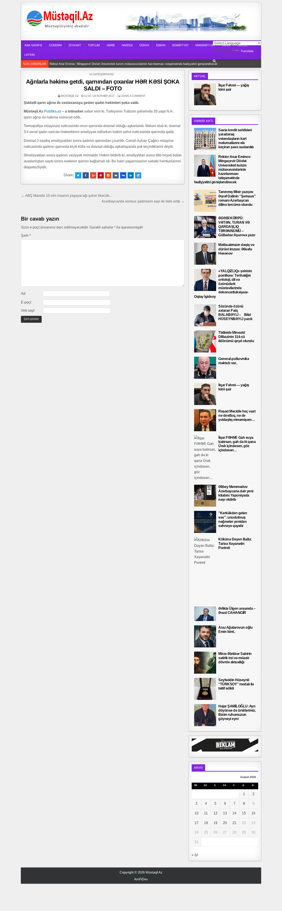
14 (234, 813)
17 (197, 823)
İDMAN (160, 45)
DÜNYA (144, 45)
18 (206, 823)
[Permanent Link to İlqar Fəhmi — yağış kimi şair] (205, 94)
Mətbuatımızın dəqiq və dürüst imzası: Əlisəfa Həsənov (236, 249)
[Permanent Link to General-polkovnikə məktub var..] (205, 368)
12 (215, 813)
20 (225, 823)
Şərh (26, 235)
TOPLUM (94, 45)
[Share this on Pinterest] (101, 175)
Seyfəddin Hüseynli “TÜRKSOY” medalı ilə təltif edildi (236, 684)
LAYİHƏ (29, 54)
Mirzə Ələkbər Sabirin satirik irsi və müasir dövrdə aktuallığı (235, 658)
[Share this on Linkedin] (131, 175)
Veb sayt (27, 310)
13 (225, 813)
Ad (23, 293)
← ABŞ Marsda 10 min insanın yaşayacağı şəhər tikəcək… (67, 195)
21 (234, 823)
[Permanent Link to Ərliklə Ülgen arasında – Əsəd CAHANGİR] (205, 613)
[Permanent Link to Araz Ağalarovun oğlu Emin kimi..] (205, 636)
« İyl (195, 855)
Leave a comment (133, 95)
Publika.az (52, 111)
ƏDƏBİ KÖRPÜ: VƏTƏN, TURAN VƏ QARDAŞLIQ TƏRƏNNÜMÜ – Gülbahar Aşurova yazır (236, 226)
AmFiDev (141, 879)
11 (206, 813)
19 (215, 823)
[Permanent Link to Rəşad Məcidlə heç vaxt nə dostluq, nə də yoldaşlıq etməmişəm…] (205, 420)
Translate (247, 51)
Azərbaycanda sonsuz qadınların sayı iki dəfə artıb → (143, 201)
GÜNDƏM (55, 45)
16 (253, 813)
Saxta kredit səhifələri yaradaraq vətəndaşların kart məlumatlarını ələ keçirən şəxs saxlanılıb (236, 138)
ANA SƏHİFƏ (33, 45)
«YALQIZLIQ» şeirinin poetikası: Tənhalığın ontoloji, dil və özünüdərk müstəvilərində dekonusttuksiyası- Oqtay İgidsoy (223, 283)
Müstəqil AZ (69, 95)
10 (197, 813)
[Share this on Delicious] (138, 175)
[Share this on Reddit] (108, 175)
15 (244, 813)
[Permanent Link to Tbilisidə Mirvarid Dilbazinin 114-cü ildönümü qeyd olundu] (205, 341)
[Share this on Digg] (123, 175)
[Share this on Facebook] (86, 175)
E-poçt (26, 302)
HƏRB (111, 45)
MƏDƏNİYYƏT (205, 45)
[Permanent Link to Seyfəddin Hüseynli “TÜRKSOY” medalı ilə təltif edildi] (205, 689)
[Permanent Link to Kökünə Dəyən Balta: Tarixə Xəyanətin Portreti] (205, 569)
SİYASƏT (75, 45)
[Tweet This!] (78, 175)
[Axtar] (214, 61)
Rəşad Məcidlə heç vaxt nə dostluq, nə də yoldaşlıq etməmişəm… (236, 415)
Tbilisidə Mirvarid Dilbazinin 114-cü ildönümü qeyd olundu (236, 337)
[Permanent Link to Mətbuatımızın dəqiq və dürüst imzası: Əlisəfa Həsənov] (205, 254)
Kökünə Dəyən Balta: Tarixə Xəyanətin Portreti (235, 543)
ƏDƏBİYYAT (180, 45)
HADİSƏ (127, 45)
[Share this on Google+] (93, 175)
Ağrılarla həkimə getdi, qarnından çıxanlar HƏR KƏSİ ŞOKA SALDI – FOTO (103, 85)
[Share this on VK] (116, 175)
